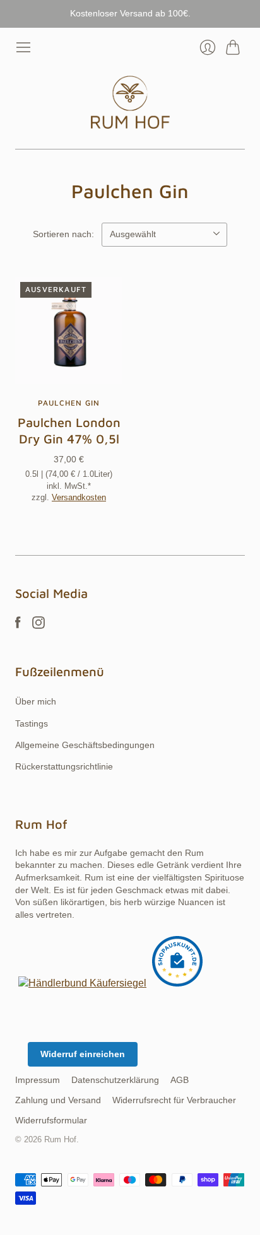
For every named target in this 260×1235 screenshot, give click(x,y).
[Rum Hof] (130, 102)
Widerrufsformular (51, 1120)
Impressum (37, 1080)
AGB (179, 1080)
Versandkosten (79, 497)
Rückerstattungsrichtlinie (64, 766)
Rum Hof (60, 1139)
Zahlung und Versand (58, 1100)
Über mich (35, 701)
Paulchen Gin (69, 402)
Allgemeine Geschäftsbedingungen (85, 745)
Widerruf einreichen (82, 1054)
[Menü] (23, 47)
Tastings (31, 723)
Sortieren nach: (63, 234)
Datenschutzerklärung (115, 1080)
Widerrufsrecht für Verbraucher (174, 1100)
